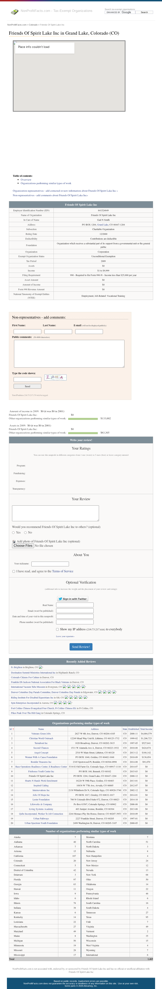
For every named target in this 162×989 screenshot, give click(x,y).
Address (95, 728)
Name (41, 728)
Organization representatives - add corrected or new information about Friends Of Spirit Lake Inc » (65, 190)
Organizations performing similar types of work (46, 183)
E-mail (90, 325)
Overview (26, 179)
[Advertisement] (81, 143)
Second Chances (41, 747)
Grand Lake (102, 224)
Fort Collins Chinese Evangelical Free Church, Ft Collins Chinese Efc (43, 708)
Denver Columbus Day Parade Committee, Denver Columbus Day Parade (45, 692)
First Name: (18, 325)
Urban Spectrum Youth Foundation (41, 822)
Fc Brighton (16, 667)
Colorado (33, 25)
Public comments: (31, 337)
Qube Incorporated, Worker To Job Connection (41, 813)
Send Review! (81, 647)
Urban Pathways (41, 818)
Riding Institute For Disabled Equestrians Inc (32, 697)
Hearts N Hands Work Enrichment (41, 780)
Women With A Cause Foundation (41, 757)
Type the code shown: (24, 373)
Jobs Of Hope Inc (41, 794)
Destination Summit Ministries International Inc (33, 672)
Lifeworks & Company (41, 804)
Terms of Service (62, 571)
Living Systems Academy (41, 808)
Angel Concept (41, 752)
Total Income (146, 728)
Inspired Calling (41, 785)
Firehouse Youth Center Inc (41, 771)
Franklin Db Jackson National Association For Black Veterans (40, 682)
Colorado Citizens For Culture (25, 677)
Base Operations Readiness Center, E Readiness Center (41, 766)
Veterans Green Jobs (41, 733)
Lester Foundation (41, 799)
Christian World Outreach (41, 738)
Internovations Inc (41, 790)
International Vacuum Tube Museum (28, 686)
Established (133, 728)
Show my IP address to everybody (91, 629)
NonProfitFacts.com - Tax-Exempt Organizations (56, 11)
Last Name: (49, 325)
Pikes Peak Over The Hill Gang (26, 712)
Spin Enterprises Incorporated (25, 702)
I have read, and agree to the (44, 571)
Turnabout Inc (41, 743)
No (30, 532)
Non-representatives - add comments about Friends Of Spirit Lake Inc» (50, 195)
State (125, 728)
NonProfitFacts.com (16, 25)
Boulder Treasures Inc (41, 761)
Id (11, 728)
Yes (18, 532)
